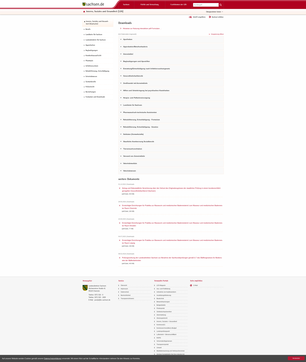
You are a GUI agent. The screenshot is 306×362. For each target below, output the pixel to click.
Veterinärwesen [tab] (129, 171)
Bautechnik (160, 298)
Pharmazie (89, 61)
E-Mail (196, 285)
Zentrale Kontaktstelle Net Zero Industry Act (170, 354)
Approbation (90, 45)
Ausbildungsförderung (164, 295)
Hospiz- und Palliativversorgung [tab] (136, 98)
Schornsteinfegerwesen (164, 341)
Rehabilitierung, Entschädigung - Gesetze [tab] (140, 127)
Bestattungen (91, 92)
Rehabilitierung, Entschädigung (97, 71)
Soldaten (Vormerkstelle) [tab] (133, 134)
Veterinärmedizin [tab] (130, 163)
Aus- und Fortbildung (163, 289)
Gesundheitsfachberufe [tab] (133, 76)
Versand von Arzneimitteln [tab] (134, 156)
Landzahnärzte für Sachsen (96, 40)
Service (121, 281)
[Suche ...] (221, 5)
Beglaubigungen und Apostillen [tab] (136, 61)
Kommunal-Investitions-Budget (167, 328)
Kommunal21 (161, 325)
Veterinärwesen (91, 77)
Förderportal (161, 308)
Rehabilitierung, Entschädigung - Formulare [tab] (141, 120)
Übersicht (124, 285)
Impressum (124, 289)
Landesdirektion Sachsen (97, 286)
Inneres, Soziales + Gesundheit (167, 321)
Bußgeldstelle (161, 305)
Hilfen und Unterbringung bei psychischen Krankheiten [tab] (146, 90)
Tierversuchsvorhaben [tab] (132, 149)
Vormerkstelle (91, 82)
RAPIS (159, 338)
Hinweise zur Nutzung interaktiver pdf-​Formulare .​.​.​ (142, 28)
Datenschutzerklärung (52, 358)
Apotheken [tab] (127, 39)
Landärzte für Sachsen (94, 35)
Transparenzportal (163, 344)
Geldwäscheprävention (164, 312)
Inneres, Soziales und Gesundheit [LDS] (104, 12)
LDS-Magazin (161, 285)
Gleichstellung (161, 315)
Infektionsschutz (92, 66)
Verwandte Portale (161, 281)
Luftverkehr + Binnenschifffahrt (166, 334)
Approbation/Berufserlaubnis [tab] (135, 47)
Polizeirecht (90, 87)
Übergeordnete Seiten (213, 12)
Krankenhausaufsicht (93, 56)
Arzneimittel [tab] (128, 54)
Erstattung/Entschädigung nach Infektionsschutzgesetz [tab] (146, 69)
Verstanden (296, 358)
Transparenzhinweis (127, 298)
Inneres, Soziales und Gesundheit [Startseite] (97, 23)
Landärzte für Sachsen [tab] (132, 105)
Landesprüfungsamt (163, 331)
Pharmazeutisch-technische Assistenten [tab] (140, 112)
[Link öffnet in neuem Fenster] (93, 6)
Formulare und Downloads (95, 97)
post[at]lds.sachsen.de (102, 300)
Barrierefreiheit (125, 295)
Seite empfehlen (196, 281)
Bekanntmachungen (163, 302)
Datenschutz (125, 292)
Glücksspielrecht (162, 318)
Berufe (88, 29)
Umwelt (159, 347)
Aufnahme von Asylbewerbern (166, 292)
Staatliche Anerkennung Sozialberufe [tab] (138, 141)
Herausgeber (87, 281)
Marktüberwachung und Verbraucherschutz (171, 351)
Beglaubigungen (92, 50)
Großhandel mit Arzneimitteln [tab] (135, 83)
